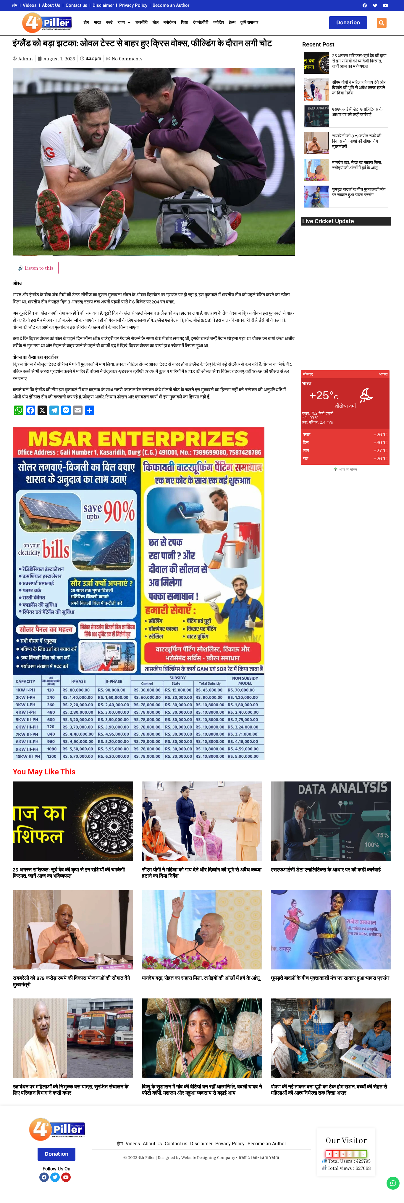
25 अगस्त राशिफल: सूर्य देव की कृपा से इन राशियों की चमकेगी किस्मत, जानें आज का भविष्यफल (359, 61)
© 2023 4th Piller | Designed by (152, 1157)
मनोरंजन (170, 22)
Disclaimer (103, 5)
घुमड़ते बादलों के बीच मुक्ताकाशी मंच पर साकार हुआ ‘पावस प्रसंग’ (358, 192)
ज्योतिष (218, 22)
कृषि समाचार (249, 22)
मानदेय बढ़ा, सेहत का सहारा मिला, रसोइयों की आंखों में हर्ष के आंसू (357, 165)
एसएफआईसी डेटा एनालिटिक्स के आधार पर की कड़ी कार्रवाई (357, 112)
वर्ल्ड (109, 22)
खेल (156, 22)
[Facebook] (364, 5)
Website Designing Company (208, 1157)
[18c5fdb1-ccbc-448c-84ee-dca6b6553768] (138, 758)
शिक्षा (184, 22)
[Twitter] (375, 5)
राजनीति (141, 22)
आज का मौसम (348, 469)
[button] (382, 23)
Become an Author (171, 5)
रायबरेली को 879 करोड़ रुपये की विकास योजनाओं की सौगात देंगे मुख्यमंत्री (356, 141)
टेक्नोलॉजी (200, 22)
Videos (30, 5)
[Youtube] (385, 5)
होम (14, 5)
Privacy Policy (133, 5)
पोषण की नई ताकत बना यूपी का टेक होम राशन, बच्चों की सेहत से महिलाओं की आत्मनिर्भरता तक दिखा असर (329, 1090)
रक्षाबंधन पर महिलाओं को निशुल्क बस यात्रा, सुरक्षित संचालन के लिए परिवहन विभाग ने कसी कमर (70, 1090)
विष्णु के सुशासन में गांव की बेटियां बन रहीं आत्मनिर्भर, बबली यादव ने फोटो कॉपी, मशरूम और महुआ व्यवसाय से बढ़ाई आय (202, 1090)
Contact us (76, 5)
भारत (97, 22)
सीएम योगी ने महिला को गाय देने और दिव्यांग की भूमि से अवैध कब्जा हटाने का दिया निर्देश (359, 88)
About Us (51, 5)
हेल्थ (232, 22)
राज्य (121, 22)
